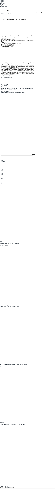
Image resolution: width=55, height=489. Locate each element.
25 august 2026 (6, 245)
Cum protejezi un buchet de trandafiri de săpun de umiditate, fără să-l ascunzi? (14, 484)
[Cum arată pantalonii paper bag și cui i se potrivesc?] (27, 213)
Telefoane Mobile (2, 181)
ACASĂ (1, 2)
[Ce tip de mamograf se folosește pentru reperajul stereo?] (27, 273)
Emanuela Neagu (3, 21)
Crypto (1, 168)
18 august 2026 (6, 305)
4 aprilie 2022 (7, 21)
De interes (1, 4)
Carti (1, 166)
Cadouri (1, 165)
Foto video (2, 173)
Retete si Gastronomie (3, 6)
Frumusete (2, 16)
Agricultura (2, 160)
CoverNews (8, 487)
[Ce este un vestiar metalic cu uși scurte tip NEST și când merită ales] (27, 394)
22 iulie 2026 (6, 486)
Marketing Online (2, 177)
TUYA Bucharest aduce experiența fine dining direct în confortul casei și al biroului (15, 82)
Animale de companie (3, 161)
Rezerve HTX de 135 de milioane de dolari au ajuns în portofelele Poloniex (13, 364)
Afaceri (1, 159)
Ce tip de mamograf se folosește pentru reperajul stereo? (10, 303)
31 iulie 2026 (6, 426)
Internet (1, 175)
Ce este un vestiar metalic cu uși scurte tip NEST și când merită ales (12, 424)
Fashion (1, 5)
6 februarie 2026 (7, 152)
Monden (1, 8)
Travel (1, 183)
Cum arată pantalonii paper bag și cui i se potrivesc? (9, 243)
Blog (1, 15)
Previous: (8, 75)
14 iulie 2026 (6, 84)
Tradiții (1, 7)
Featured (2, 172)
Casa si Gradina (2, 3)
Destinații (2, 170)
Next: (6, 77)
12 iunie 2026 (7, 91)
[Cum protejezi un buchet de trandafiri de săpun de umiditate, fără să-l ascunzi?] (27, 454)
